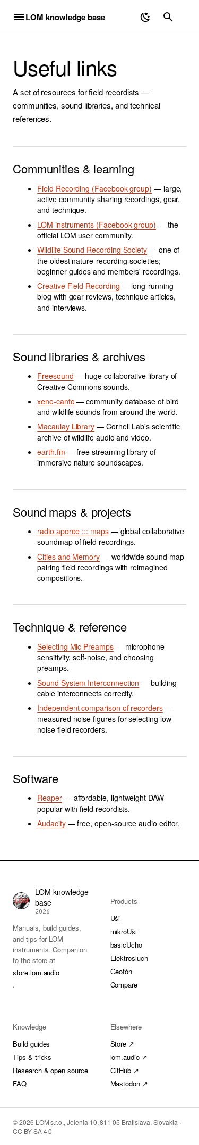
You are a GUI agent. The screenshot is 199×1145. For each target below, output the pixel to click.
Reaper (49, 797)
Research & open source (50, 1070)
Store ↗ (122, 1044)
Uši (115, 918)
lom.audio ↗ (129, 1057)
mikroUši (123, 931)
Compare (124, 985)
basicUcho (126, 945)
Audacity (51, 823)
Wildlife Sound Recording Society (92, 249)
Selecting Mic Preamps (75, 646)
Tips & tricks (32, 1057)
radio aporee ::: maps (73, 531)
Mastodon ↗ (129, 1083)
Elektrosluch (129, 958)
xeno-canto (55, 401)
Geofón (121, 971)
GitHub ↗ (125, 1070)
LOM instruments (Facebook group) (96, 224)
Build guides (31, 1044)
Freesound (55, 375)
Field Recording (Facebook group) (94, 188)
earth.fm (51, 451)
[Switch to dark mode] (145, 17)
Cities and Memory (68, 556)
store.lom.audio (36, 972)
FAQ (20, 1083)
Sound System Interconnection (88, 682)
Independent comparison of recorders (100, 707)
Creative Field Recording (78, 285)
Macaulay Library (65, 426)
